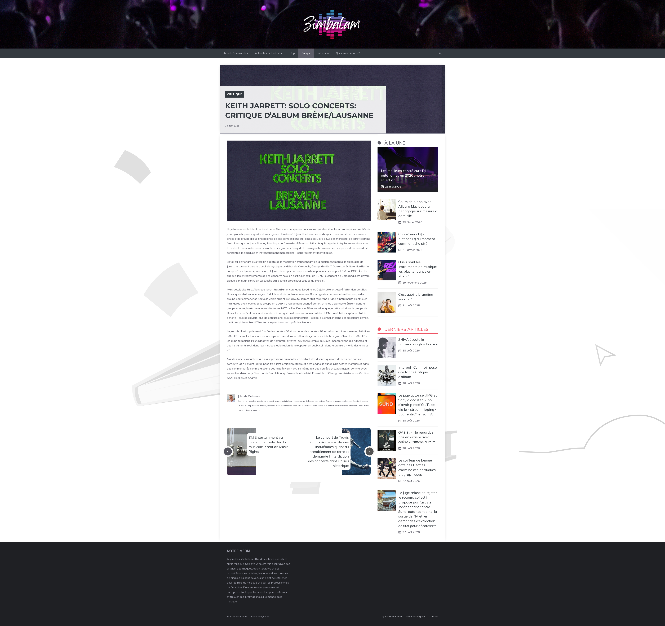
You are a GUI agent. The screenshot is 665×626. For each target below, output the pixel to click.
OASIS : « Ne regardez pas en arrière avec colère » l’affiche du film (416, 437)
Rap (292, 53)
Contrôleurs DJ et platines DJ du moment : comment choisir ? (417, 239)
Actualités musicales (235, 53)
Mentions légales (415, 616)
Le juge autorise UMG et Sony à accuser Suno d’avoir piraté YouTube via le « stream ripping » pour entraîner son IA (417, 404)
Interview (323, 53)
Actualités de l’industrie (269, 53)
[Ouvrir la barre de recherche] (440, 53)
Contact (433, 616)
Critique (306, 53)
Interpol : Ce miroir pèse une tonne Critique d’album (417, 372)
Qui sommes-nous (392, 616)
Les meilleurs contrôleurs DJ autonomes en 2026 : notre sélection (403, 175)
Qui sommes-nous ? (348, 53)
